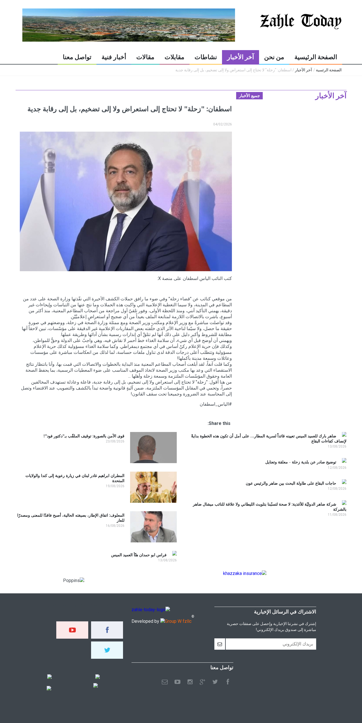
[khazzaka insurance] (244, 573)
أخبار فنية (114, 57)
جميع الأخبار (249, 95)
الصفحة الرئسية (329, 70)
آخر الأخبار (240, 57)
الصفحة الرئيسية (315, 57)
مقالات (145, 57)
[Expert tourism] (49, 677)
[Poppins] (49, 689)
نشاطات (206, 57)
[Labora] (97, 677)
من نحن (274, 57)
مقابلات (174, 57)
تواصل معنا (77, 57)
